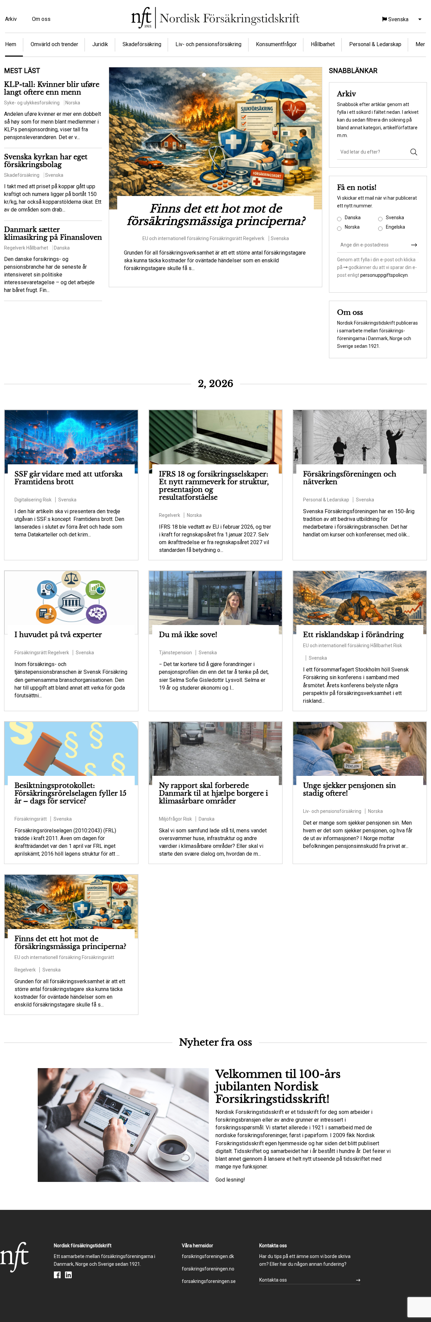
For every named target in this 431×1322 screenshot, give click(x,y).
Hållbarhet (323, 44)
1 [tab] (205, 76)
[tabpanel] (215, 173)
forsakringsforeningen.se (209, 1281)
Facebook (57, 1274)
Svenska (395, 217)
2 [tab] (215, 76)
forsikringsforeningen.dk (208, 1256)
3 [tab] (225, 76)
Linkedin (68, 1274)
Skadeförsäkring (142, 44)
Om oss (41, 19)
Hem (10, 44)
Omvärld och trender (54, 44)
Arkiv (11, 19)
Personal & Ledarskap (375, 44)
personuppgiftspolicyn (383, 275)
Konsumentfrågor (276, 44)
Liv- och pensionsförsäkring (208, 44)
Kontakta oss (273, 1280)
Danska (353, 217)
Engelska (395, 227)
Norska (352, 227)
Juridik (100, 44)
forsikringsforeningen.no (208, 1268)
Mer (420, 44)
